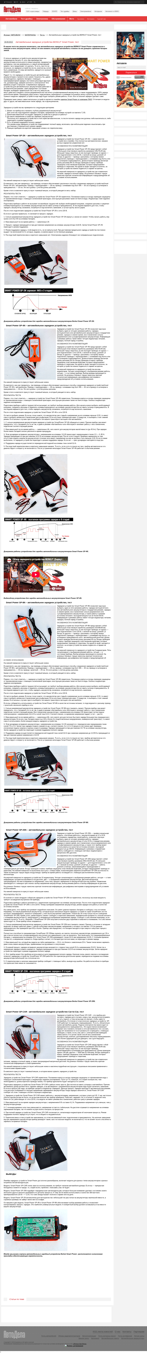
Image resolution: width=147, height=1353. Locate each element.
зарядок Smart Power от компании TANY (76, 99)
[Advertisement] (57, 1280)
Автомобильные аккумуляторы (132, 1338)
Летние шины (139, 1336)
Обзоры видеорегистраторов (69, 1336)
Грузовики (80, 19)
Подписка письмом (125, 77)
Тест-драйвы (65, 11)
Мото (71, 19)
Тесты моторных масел (107, 1336)
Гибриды (46, 11)
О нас (117, 1331)
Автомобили (11, 19)
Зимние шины (83, 1338)
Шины (75, 11)
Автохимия (95, 1338)
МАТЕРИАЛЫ (30, 35)
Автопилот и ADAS (112, 11)
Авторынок (98, 11)
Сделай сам (101, 19)
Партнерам (139, 1331)
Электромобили (85, 11)
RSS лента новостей (103, 1331)
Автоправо (90, 19)
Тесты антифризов (125, 1336)
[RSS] (34, 2)
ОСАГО (54, 11)
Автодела (122, 63)
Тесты (42, 35)
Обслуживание (58, 19)
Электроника (42, 19)
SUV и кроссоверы (32, 11)
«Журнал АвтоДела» (79, 1344)
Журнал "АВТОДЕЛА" (12, 35)
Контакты (127, 1331)
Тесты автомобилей (48, 1336)
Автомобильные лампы (110, 1338)
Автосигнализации (89, 1336)
